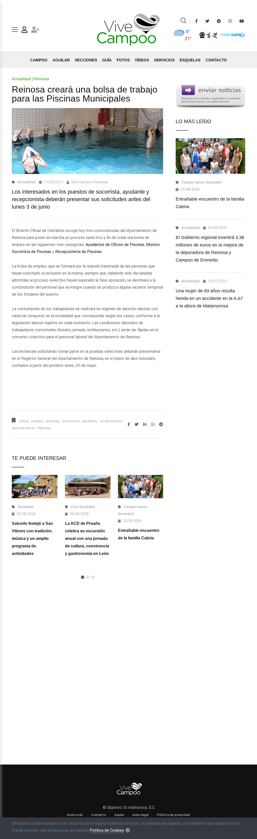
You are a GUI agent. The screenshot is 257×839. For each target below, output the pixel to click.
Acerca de (75, 815)
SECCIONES (86, 60)
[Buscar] (183, 21)
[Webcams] (202, 34)
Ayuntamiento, (24, 428)
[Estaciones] (208, 34)
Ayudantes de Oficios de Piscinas (115, 244)
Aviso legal (140, 815)
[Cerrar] (128, 830)
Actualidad (27, 182)
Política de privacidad (173, 815)
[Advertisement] (87, 637)
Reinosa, (44, 428)
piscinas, (53, 421)
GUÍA (107, 60)
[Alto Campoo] (215, 34)
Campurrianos (135, 507)
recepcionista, (111, 421)
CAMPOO (38, 60)
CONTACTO (216, 60)
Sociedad (25, 507)
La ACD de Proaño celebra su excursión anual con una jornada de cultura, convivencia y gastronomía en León (87, 538)
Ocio (74, 507)
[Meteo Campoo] (231, 35)
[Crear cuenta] (35, 30)
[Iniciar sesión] (24, 30)
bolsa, (24, 421)
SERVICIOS (164, 60)
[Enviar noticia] (210, 96)
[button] (82, 577)
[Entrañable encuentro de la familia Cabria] (140, 486)
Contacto (98, 815)
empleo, (37, 421)
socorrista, (71, 421)
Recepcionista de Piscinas (78, 251)
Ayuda (119, 815)
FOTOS (123, 60)
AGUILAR (61, 60)
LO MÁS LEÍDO (193, 121)
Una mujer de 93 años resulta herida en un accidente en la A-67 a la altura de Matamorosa (209, 298)
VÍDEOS (142, 60)
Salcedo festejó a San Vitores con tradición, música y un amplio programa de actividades (32, 538)
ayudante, (90, 421)
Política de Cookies (107, 830)
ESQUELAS (190, 60)
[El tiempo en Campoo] (178, 35)
